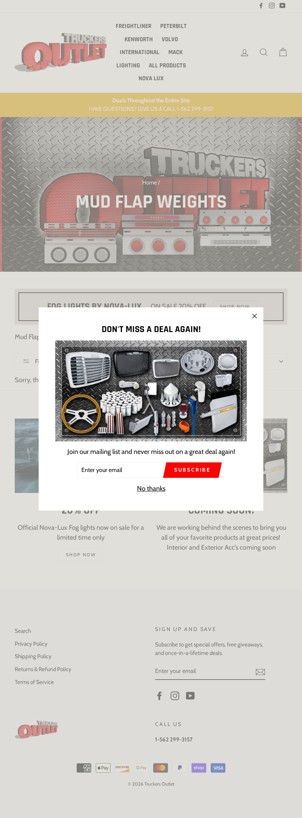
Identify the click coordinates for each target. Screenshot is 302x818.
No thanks (151, 488)
